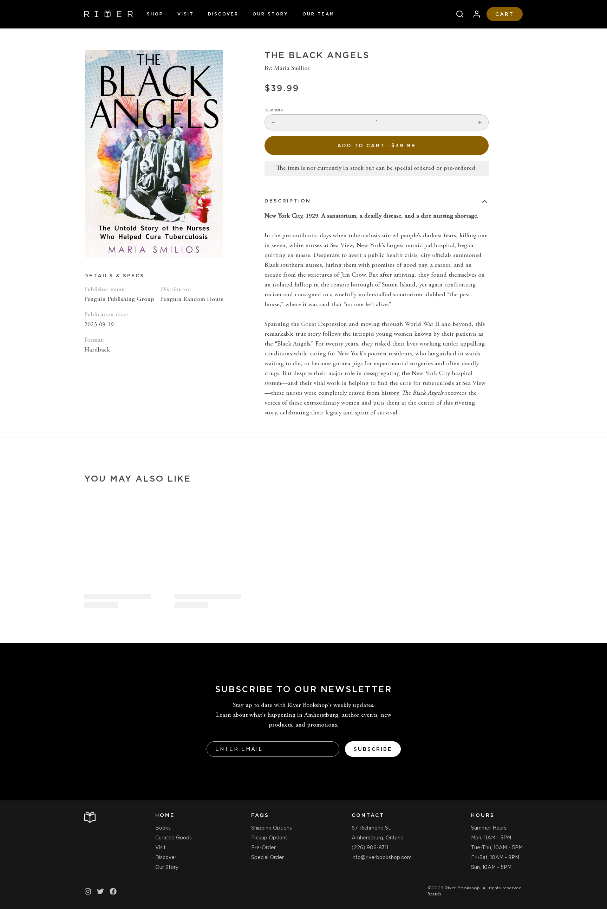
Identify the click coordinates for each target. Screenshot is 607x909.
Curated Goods (173, 837)
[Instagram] (87, 891)
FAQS (260, 815)
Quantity (274, 109)
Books (163, 828)
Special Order (267, 857)
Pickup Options (269, 837)
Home (165, 815)
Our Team (318, 14)
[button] (377, 145)
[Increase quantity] (479, 122)
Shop (155, 14)
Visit (185, 14)
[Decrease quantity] (273, 122)
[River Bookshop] (108, 14)
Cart (504, 14)
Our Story (270, 14)
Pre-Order (263, 847)
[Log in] (474, 14)
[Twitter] (100, 891)
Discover (223, 14)
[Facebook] (113, 891)
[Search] (457, 14)
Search (434, 894)
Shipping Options (271, 828)
